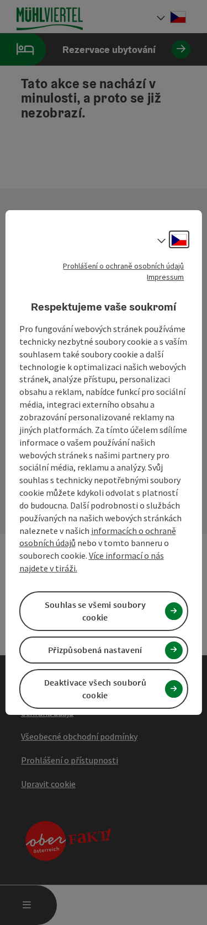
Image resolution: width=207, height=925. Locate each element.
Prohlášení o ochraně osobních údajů (123, 266)
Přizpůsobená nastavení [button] (95, 649)
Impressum (165, 277)
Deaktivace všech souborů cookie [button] (95, 689)
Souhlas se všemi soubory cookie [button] (95, 611)
